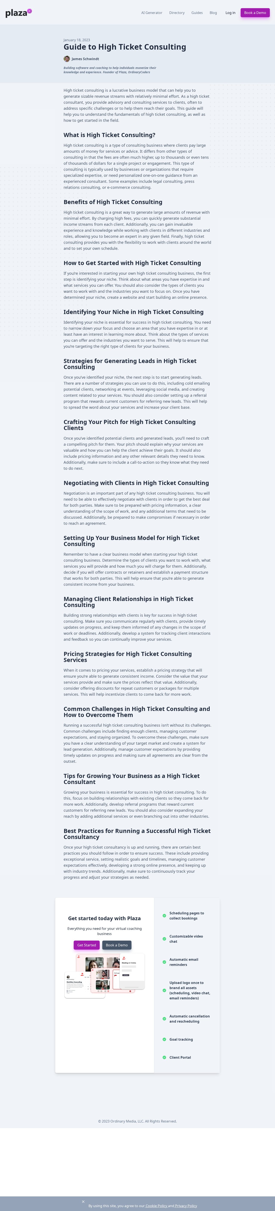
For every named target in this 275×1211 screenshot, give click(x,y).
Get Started (86, 945)
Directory (177, 12)
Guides (197, 12)
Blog (213, 12)
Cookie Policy (156, 1205)
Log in (230, 12)
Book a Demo (255, 12)
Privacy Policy (185, 1205)
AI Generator (151, 12)
